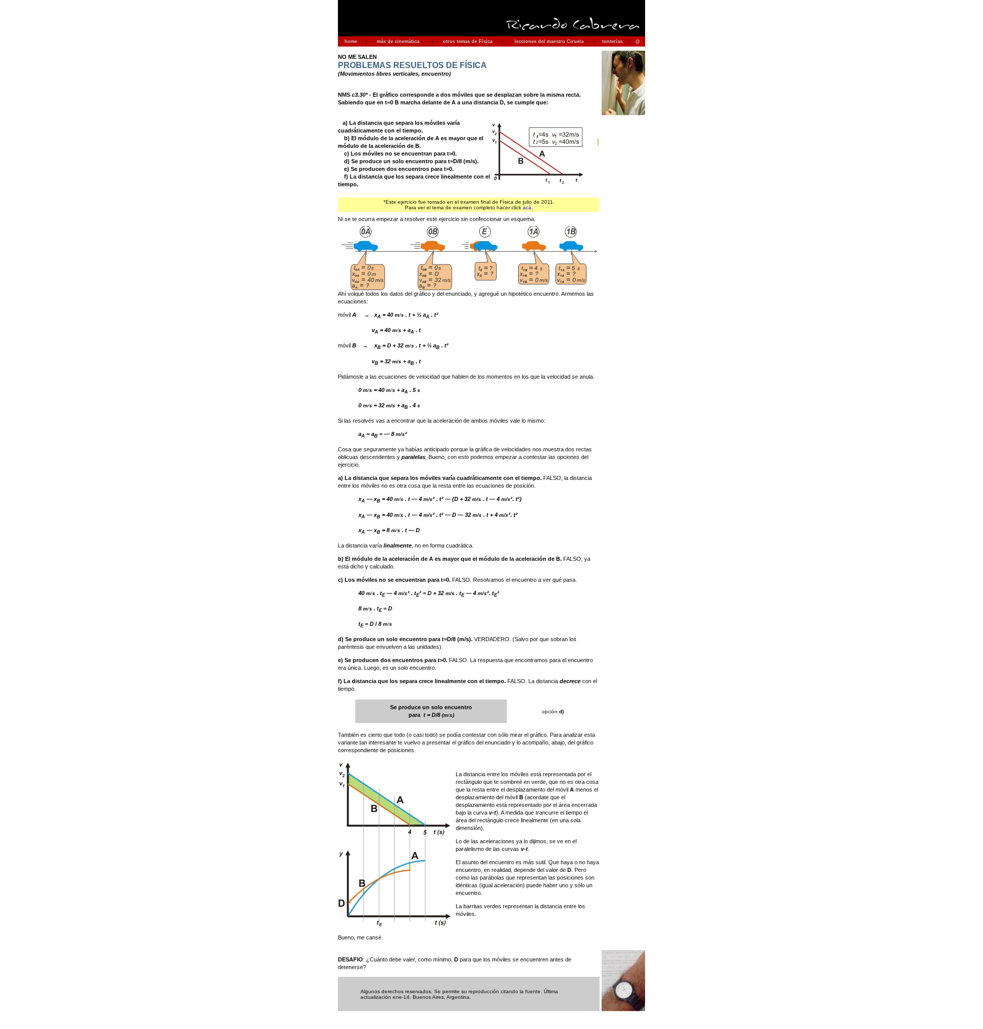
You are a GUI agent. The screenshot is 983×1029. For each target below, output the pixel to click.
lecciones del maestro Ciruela (549, 41)
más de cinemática (398, 41)
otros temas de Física (468, 41)
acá (527, 207)
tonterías (612, 41)
